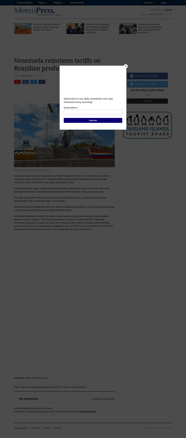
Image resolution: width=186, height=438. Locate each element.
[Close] (126, 66)
